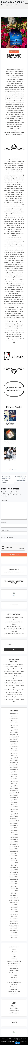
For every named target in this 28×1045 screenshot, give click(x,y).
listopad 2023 (14, 790)
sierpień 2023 (14, 797)
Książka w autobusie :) (13, 2)
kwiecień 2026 (14, 723)
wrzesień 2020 (14, 877)
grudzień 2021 (14, 842)
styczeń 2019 (14, 918)
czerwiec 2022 (14, 830)
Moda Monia (7, 690)
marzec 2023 (14, 809)
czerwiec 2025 (14, 746)
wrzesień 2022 (14, 823)
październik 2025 (14, 737)
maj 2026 (14, 720)
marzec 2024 (14, 781)
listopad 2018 (14, 923)
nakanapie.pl (14, 605)
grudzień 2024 (14, 760)
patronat (14, 980)
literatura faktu (14, 968)
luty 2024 (14, 783)
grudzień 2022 (14, 816)
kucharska (14, 959)
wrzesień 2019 (14, 902)
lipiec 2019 (14, 904)
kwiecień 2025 (14, 751)
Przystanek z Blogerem (14, 982)
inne (14, 954)
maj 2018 (14, 937)
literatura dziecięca (14, 963)
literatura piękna (14, 973)
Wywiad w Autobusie (14, 991)
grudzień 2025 (14, 732)
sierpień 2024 (14, 769)
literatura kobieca (14, 970)
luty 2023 (14, 811)
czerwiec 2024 (14, 774)
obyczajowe (14, 469)
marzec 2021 (14, 863)
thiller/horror (14, 987)
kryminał (14, 956)
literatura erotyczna (14, 966)
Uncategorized (14, 989)
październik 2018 (14, 925)
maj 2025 (14, 748)
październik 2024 (14, 765)
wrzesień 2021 (14, 849)
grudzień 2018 (14, 921)
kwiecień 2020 (14, 888)
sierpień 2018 (14, 930)
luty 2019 (14, 916)
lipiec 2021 (14, 853)
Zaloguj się (14, 1006)
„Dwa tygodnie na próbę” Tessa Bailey (20, 478)
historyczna (14, 952)
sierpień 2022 (14, 825)
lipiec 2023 (14, 800)
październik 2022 (14, 821)
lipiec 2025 (14, 744)
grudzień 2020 (14, 870)
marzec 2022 (14, 837)
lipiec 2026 (14, 716)
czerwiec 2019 (14, 907)
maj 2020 (14, 886)
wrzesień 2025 (14, 739)
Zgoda (17, 1043)
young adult (14, 994)
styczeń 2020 (14, 895)
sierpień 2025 (14, 741)
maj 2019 (14, 909)
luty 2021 (14, 865)
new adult (14, 975)
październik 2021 (14, 846)
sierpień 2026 (14, 713)
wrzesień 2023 (14, 795)
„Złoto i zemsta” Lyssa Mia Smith (14, 633)
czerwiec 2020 (14, 884)
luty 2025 (14, 755)
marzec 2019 (14, 914)
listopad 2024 (14, 762)
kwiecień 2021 (14, 860)
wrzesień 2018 (14, 928)
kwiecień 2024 (14, 779)
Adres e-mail (5, 530)
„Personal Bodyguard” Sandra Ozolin (6, 479)
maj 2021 (14, 858)
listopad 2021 (14, 844)
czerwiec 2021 (14, 856)
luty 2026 (14, 727)
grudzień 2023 (14, 788)
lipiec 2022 (14, 828)
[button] (26, 3)
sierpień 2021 (14, 851)
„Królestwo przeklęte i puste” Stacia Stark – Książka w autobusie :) (14, 697)
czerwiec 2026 (14, 718)
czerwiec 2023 (14, 802)
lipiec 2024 (14, 772)
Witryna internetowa (7, 537)
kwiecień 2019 (14, 911)
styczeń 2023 (14, 814)
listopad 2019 (14, 897)
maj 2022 (14, 832)
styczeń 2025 (14, 758)
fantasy (14, 949)
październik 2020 (14, 874)
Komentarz (5, 500)
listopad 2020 (14, 872)
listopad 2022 (14, 818)
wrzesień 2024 (14, 767)
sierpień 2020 (14, 879)
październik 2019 (14, 900)
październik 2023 (14, 793)
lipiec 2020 (14, 881)
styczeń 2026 (14, 730)
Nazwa (3, 522)
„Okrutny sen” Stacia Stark (14, 626)
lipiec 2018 (14, 932)
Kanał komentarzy (14, 1010)
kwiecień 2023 (14, 807)
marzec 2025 (14, 753)
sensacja (14, 984)
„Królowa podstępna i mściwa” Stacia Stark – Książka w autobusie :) (14, 683)
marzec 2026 (14, 725)
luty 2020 (14, 893)
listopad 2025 (14, 734)
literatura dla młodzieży (14, 961)
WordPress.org (14, 1013)
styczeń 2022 (14, 839)
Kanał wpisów (14, 1008)
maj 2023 (14, 804)
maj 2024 (14, 776)
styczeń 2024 (14, 786)
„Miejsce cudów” (12, 388)
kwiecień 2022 (14, 835)
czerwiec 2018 (14, 935)
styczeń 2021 (14, 867)
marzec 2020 (14, 890)
